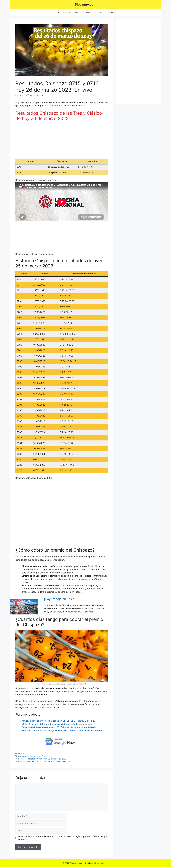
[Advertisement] (61, 141)
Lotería (101, 12)
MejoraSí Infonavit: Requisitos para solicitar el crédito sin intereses (57, 724)
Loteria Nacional (34, 756)
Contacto (113, 12)
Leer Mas (88, 611)
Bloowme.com (85, 4)
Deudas (89, 12)
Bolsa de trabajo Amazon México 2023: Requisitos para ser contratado (59, 727)
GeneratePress (102, 863)
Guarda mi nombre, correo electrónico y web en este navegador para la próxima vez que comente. (62, 838)
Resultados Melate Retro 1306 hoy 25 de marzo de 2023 (42, 759)
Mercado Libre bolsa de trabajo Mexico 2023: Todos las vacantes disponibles (62, 730)
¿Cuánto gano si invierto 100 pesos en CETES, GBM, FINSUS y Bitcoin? (58, 721)
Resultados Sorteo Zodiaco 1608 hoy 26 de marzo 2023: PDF (44, 761)
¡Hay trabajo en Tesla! (59, 599)
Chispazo (22, 756)
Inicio (56, 12)
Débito (78, 12)
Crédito (67, 12)
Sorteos (45, 756)
